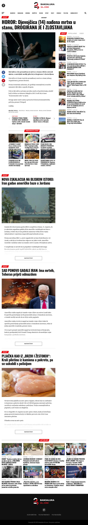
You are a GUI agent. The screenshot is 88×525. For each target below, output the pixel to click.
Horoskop (44, 17)
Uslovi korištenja (31, 515)
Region (41, 13)
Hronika (27, 13)
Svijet (52, 13)
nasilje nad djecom (32, 110)
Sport (47, 13)
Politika (66, 13)
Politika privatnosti (44, 515)
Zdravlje (59, 13)
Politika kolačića (56, 515)
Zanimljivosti (74, 13)
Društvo (34, 13)
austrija (22, 110)
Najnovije (12, 13)
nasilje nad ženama (45, 110)
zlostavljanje (13, 112)
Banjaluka (20, 13)
